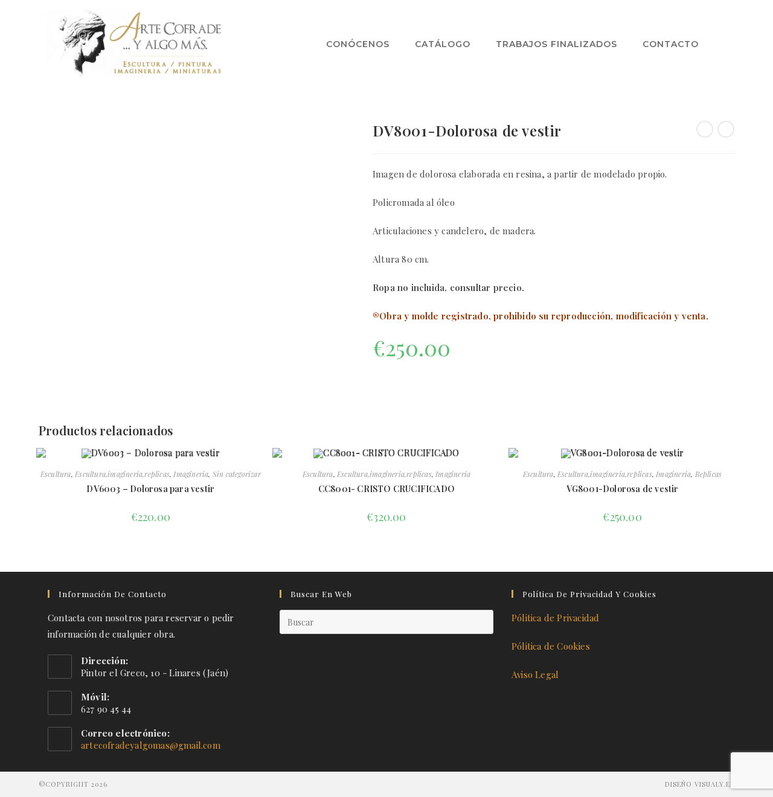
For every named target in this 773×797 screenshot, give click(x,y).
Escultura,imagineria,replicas (122, 474)
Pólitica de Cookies (551, 646)
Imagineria (190, 474)
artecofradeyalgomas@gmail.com (150, 745)
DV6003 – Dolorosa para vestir (150, 489)
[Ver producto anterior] (704, 129)
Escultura (55, 474)
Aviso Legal (535, 674)
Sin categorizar (237, 474)
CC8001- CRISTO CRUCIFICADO (386, 489)
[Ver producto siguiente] (725, 129)
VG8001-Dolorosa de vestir (622, 489)
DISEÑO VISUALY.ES (699, 784)
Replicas (708, 474)
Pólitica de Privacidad (555, 618)
